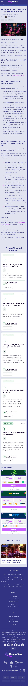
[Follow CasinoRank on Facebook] (5, 644)
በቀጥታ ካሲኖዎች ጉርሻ (14, 599)
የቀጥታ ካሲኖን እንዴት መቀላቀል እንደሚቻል (13, 574)
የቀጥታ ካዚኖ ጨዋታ (18, 176)
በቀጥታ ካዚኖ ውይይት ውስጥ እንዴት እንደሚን (14, 584)
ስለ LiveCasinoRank (14, 616)
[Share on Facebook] (6, 20)
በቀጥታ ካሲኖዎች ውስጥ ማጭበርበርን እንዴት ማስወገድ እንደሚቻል (13, 580)
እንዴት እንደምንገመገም (14, 619)
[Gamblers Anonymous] (11, 662)
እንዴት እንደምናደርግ (13, 621)
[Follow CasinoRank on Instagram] (8, 644)
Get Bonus (14, 485)
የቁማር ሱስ (13, 604)
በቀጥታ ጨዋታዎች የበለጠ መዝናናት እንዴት (13, 577)
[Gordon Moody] (13, 666)
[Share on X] (2, 20)
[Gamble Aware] (11, 670)
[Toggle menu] (2, 1)
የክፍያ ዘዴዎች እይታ (13, 601)
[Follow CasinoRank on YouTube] (15, 644)
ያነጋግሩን (14, 624)
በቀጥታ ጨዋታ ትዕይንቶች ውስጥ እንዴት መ (13, 586)
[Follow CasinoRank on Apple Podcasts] (22, 644)
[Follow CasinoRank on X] (12, 644)
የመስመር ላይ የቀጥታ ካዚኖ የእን (18, 75)
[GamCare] (19, 662)
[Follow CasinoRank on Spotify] (18, 644)
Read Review (14, 487)
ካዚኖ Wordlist (13, 596)
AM (13, 648)
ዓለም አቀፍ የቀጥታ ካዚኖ (13, 606)
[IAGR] (6, 662)
